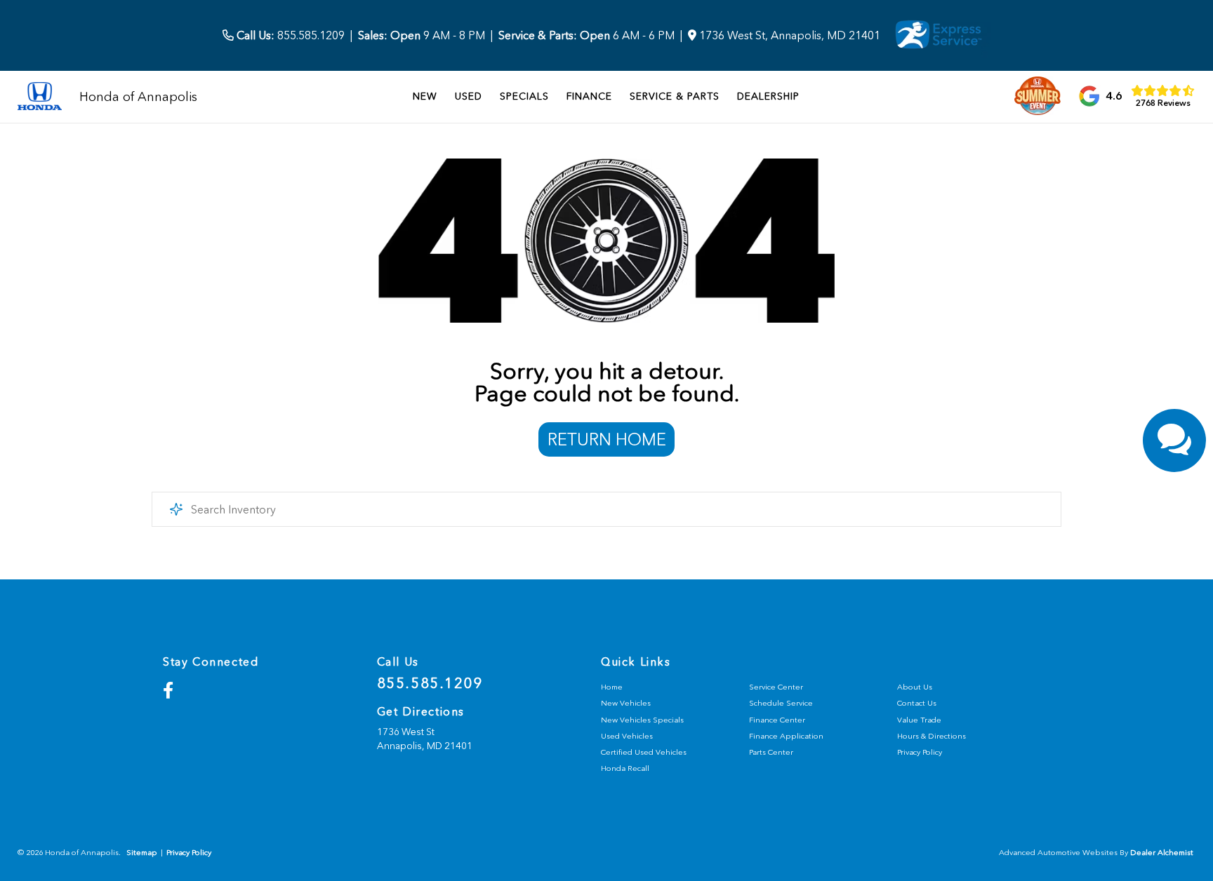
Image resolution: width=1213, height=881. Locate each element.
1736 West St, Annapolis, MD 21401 (788, 35)
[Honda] (40, 97)
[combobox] (606, 509)
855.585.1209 (289, 35)
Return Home (607, 439)
